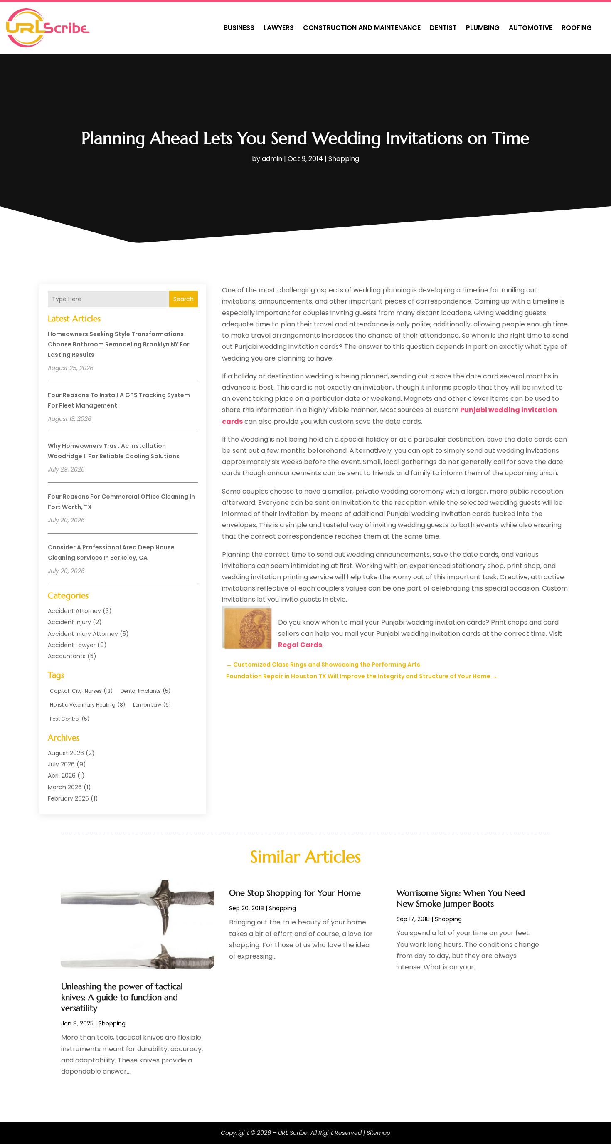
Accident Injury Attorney (83, 634)
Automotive (530, 27)
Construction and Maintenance (362, 27)
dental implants (145, 690)
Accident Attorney (74, 611)
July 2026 (61, 764)
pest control (69, 718)
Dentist (443, 27)
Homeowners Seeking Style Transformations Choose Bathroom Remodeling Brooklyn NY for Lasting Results (119, 344)
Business (239, 27)
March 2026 (65, 787)
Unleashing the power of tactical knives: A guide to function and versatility (122, 997)
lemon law (152, 704)
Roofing (577, 27)
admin (272, 158)
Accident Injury (69, 622)
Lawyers (279, 27)
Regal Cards (300, 645)
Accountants (67, 656)
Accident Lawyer (72, 645)
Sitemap (378, 1133)
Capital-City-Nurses (81, 690)
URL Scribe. (293, 1133)
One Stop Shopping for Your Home (295, 893)
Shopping (343, 158)
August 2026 (66, 753)
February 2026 (68, 798)
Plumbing (483, 27)
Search (183, 299)
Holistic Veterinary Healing (87, 704)
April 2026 (62, 775)
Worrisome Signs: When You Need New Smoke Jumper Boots (461, 898)
